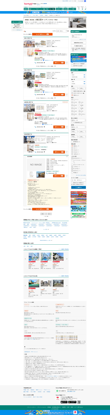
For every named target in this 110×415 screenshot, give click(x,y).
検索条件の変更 (74, 70)
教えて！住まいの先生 (37, 397)
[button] (25, 254)
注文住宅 (58, 9)
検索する (79, 187)
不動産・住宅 (26, 389)
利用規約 (49, 407)
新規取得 (45, 3)
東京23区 (25, 235)
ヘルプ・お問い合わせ (78, 407)
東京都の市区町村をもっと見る (45, 240)
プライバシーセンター (41, 407)
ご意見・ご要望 (70, 407)
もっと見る (45, 229)
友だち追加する (62, 391)
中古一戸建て (52, 9)
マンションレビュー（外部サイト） (52, 376)
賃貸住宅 (26, 9)
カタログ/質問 (71, 9)
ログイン (38, 4)
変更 (84, 74)
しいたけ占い (81, 1)
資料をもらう (59, 62)
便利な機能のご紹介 (71, 391)
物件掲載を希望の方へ (56, 407)
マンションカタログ (27, 397)
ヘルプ (70, 1)
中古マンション (39, 9)
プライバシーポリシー (31, 407)
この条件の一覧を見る (64, 249)
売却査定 (65, 9)
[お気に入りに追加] (66, 62)
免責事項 (64, 407)
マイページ (80, 49)
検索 (85, 1)
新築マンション (32, 9)
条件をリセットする (83, 39)
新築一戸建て (46, 9)
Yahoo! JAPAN (65, 1)
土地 (61, 9)
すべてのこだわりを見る (81, 175)
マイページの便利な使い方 (17, 29)
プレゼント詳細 (32, 339)
